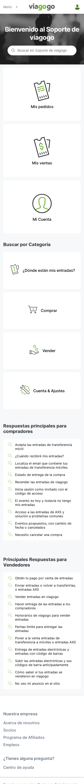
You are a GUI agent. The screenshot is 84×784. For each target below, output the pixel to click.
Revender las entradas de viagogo (41, 482)
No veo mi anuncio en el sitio (37, 683)
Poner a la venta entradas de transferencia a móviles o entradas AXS (45, 640)
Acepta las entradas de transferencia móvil (43, 447)
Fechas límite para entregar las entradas (38, 629)
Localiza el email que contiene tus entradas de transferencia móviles (41, 465)
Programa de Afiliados (23, 737)
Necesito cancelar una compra (38, 535)
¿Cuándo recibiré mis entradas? (39, 456)
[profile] (77, 7)
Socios (9, 730)
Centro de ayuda (18, 767)
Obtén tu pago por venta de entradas (44, 578)
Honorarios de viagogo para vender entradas (42, 617)
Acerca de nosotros (21, 722)
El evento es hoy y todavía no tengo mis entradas (43, 503)
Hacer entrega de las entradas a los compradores (42, 606)
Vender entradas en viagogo (37, 597)
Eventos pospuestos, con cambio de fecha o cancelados (43, 525)
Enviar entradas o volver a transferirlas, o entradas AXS (45, 587)
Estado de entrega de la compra (40, 475)
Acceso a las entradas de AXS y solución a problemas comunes (39, 514)
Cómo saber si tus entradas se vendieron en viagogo (38, 674)
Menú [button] (7, 7)
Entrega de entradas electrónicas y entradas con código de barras (42, 651)
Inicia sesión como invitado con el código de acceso (41, 491)
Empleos (11, 744)
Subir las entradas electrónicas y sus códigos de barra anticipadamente (43, 663)
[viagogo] (42, 7)
